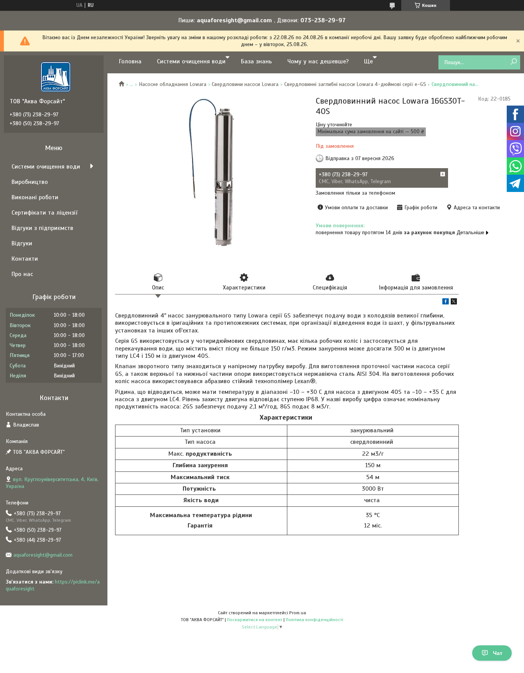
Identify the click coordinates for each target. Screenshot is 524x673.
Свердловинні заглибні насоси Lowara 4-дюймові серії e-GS (355, 84)
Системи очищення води (191, 61)
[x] (454, 302)
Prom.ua (297, 612)
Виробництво (30, 182)
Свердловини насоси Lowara (245, 84)
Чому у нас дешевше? (318, 61)
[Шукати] (513, 62)
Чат (498, 653)
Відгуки (22, 243)
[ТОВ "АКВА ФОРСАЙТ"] (56, 76)
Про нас (22, 274)
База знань (256, 61)
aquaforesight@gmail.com (43, 555)
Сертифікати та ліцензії (44, 213)
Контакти (25, 259)
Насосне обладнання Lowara (172, 84)
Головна (130, 61)
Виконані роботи (35, 197)
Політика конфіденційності (314, 619)
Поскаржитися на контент (254, 619)
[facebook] (445, 302)
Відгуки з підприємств (42, 228)
